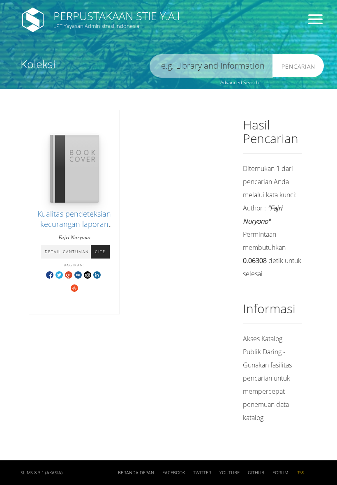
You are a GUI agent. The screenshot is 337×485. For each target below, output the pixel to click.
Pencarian (298, 66)
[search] (211, 66)
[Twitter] (59, 274)
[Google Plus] (68, 274)
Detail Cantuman (67, 251)
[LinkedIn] (97, 274)
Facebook (173, 473)
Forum (280, 473)
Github (256, 473)
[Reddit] (87, 274)
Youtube (229, 473)
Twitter (202, 473)
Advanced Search (239, 82)
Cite (100, 251)
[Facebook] (49, 274)
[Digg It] (78, 274)
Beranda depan (136, 473)
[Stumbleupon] (74, 287)
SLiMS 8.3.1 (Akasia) (41, 473)
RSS (300, 473)
